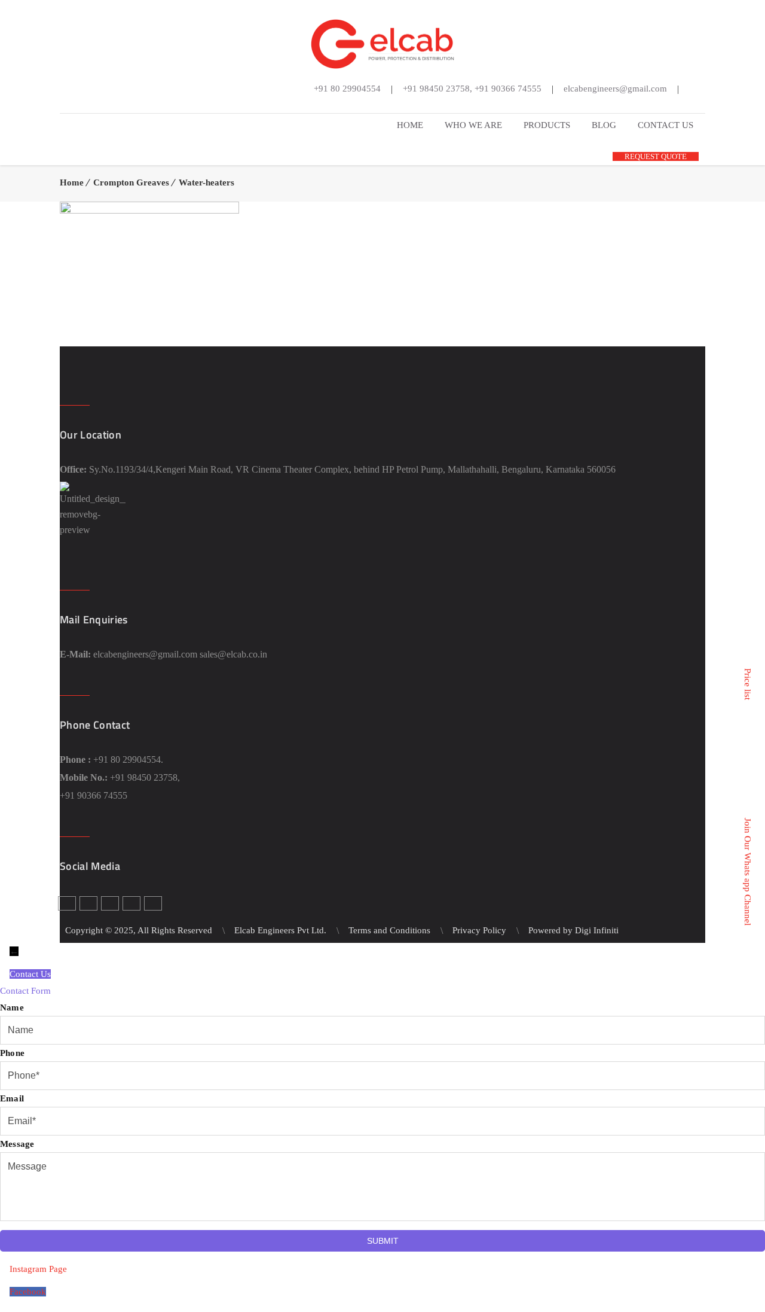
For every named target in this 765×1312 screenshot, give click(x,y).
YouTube (409, 105)
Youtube (131, 903)
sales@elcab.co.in (233, 654)
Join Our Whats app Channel (747, 872)
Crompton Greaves (131, 182)
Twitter (373, 105)
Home (72, 182)
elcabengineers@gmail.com (145, 654)
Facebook (355, 105)
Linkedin (391, 105)
